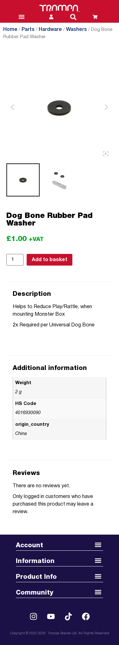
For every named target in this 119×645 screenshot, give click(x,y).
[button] (73, 17)
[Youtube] (51, 616)
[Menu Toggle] (21, 17)
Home (10, 29)
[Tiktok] (68, 616)
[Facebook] (86, 616)
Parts (28, 29)
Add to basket (49, 260)
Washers (76, 29)
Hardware (50, 29)
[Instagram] (33, 616)
